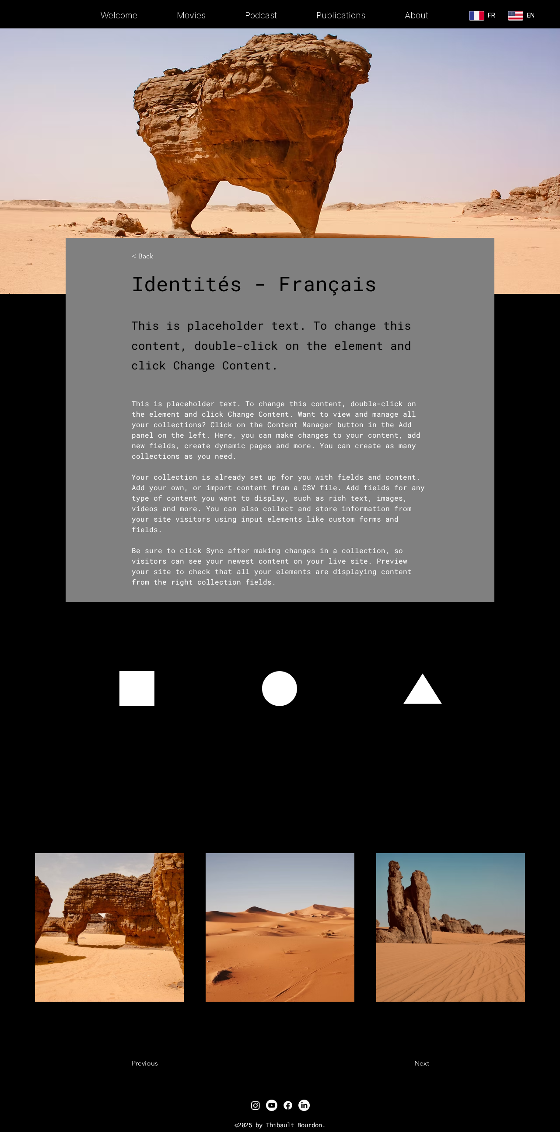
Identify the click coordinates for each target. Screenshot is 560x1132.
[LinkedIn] (304, 1105)
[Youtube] (271, 1105)
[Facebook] (288, 1105)
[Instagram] (255, 1105)
